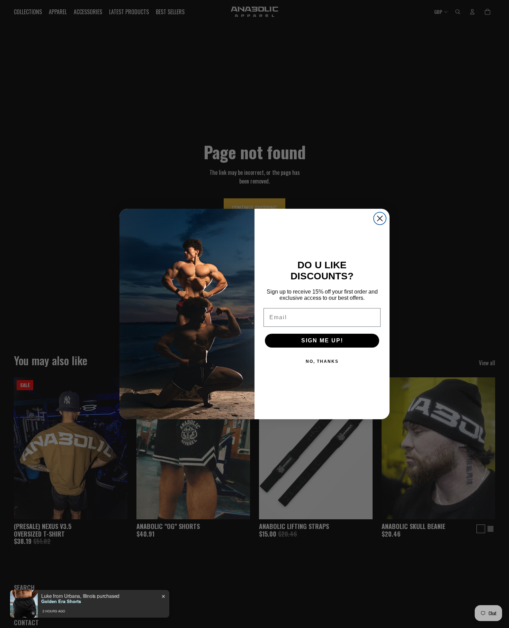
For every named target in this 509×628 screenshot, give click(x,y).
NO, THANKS (322, 361)
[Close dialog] (380, 218)
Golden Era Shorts (61, 601)
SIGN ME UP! (322, 340)
